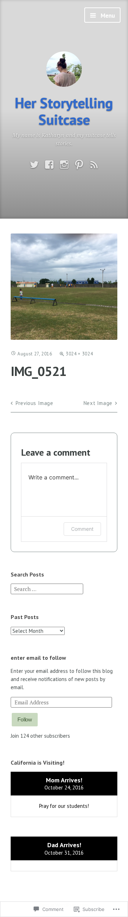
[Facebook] (49, 165)
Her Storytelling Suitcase (64, 111)
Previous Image (34, 403)
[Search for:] (47, 588)
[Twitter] (34, 165)
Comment (82, 529)
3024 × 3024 (79, 354)
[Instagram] (64, 165)
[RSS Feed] (94, 165)
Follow (24, 719)
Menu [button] (107, 15)
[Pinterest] (79, 165)
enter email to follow (38, 657)
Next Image (98, 403)
